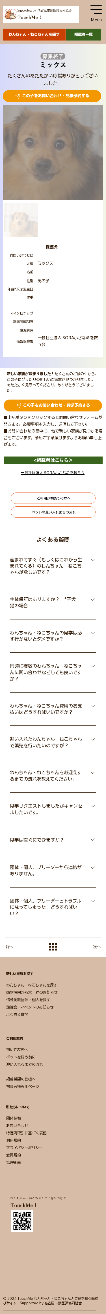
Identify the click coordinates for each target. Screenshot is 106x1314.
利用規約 (13, 1140)
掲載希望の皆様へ (21, 1079)
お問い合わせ (17, 1126)
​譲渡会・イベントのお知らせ (30, 1007)
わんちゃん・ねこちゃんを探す (31, 985)
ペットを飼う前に (21, 1057)
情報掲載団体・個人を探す (28, 1000)
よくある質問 (17, 1014)
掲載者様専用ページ (22, 1086)
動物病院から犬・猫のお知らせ (32, 992)
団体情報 (13, 1118)
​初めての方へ (17, 1050)
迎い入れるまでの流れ (24, 1064)
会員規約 (13, 1155)
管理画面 (13, 1162)
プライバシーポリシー (24, 1148)
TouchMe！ (29, 17)
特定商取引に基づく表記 (26, 1133)
